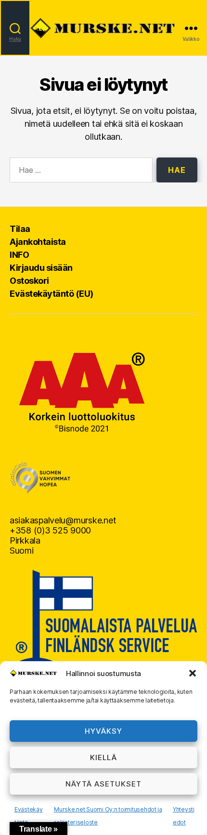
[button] (192, 673)
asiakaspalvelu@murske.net (63, 520)
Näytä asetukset (103, 783)
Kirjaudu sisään (41, 268)
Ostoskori (29, 281)
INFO (19, 255)
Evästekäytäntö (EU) (51, 294)
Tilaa (20, 229)
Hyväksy (103, 731)
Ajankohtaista (38, 242)
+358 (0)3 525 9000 (50, 530)
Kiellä (103, 757)
